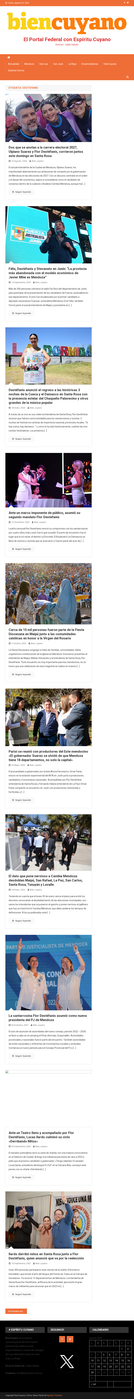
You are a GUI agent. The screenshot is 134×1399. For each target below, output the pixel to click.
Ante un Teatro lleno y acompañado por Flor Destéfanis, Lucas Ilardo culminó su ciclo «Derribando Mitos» (41, 1137)
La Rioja (72, 64)
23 (128, 1366)
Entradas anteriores (18, 1311)
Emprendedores (90, 64)
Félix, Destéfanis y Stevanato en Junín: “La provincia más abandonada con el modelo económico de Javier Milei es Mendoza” (48, 273)
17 (92, 1366)
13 (110, 1360)
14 (116, 1360)
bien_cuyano (38, 161)
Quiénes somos (16, 70)
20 (110, 1366)
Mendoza (29, 64)
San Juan (58, 64)
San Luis (43, 64)
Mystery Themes (54, 1395)
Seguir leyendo (23, 192)
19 (104, 1366)
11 (98, 1360)
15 (122, 1360)
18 (98, 1366)
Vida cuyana (109, 64)
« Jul (93, 1384)
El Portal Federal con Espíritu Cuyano (67, 39)
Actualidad (13, 64)
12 (104, 1360)
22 (122, 1366)
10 (92, 1360)
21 (116, 1366)
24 (92, 1372)
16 (128, 1360)
